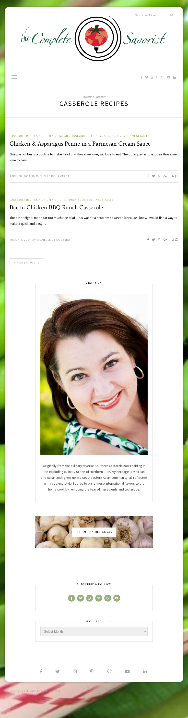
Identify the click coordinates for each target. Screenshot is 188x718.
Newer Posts (27, 262)
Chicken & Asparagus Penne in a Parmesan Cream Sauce (80, 143)
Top (174, 691)
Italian (63, 136)
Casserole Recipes (24, 136)
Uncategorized (80, 200)
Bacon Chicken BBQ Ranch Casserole (56, 207)
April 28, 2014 (20, 176)
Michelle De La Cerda (53, 176)
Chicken (48, 136)
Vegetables (141, 136)
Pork (61, 200)
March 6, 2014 (20, 239)
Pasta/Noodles (83, 136)
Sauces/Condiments (113, 136)
